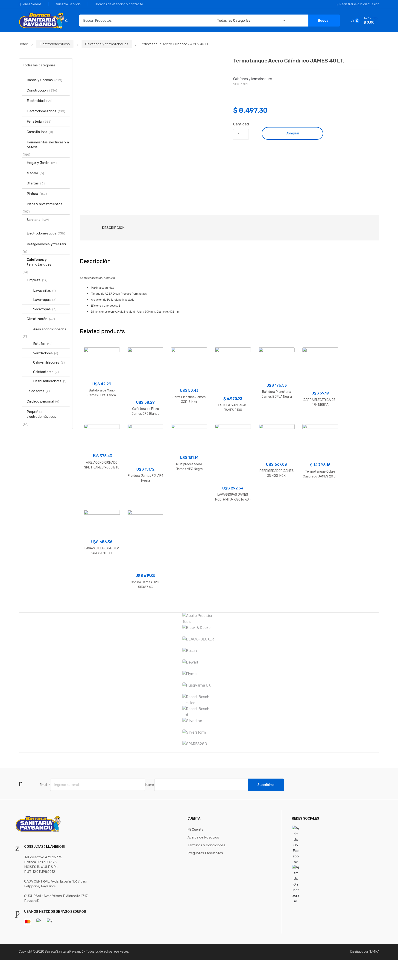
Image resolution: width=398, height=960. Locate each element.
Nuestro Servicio (68, 4)
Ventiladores (43, 353)
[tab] (113, 227)
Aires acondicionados (49, 329)
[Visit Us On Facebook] (308, 845)
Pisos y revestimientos (44, 204)
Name (149, 785)
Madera (32, 173)
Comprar (292, 133)
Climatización (37, 319)
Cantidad (241, 124)
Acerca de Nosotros (203, 837)
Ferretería (34, 121)
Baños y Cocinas (40, 80)
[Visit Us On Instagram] (308, 884)
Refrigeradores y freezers (46, 244)
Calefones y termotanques (106, 44)
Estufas (39, 344)
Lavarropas (42, 300)
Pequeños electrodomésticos (41, 414)
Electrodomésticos (55, 44)
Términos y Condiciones (206, 845)
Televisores (35, 391)
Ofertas (33, 183)
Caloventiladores (46, 362)
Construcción (37, 90)
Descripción (113, 228)
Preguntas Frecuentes (205, 853)
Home (23, 44)
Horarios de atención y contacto (119, 4)
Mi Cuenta (195, 829)
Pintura (32, 194)
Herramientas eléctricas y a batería (48, 144)
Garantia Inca (37, 132)
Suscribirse (266, 785)
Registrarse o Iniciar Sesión (359, 4)
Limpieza (34, 280)
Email (44, 785)
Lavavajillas (42, 290)
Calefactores (43, 372)
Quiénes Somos (30, 4)
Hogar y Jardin (38, 163)
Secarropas (42, 309)
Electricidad (36, 101)
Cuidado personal (40, 401)
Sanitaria (33, 220)
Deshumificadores (47, 381)
